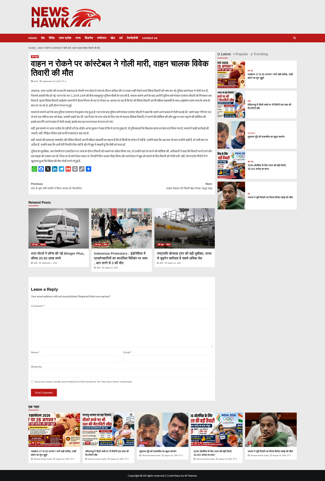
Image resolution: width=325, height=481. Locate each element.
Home (32, 38)
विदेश (52, 38)
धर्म (121, 38)
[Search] (294, 38)
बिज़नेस (89, 38)
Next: (189, 186)
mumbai (251, 133)
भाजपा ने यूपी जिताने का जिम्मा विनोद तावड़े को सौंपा (270, 197)
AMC (36, 81)
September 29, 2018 (51, 81)
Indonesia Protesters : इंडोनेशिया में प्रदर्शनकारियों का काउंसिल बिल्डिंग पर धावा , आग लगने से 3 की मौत (121, 258)
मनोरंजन (101, 38)
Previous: (56, 186)
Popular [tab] (241, 54)
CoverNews (173, 475)
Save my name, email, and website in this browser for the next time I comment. (84, 381)
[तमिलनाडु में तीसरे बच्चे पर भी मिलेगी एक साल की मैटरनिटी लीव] (231, 104)
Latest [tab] (225, 54)
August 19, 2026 (62, 459)
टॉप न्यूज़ (35, 57)
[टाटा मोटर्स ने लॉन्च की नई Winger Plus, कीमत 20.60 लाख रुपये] (58, 228)
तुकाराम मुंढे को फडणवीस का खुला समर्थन (266, 136)
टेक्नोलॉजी (132, 38)
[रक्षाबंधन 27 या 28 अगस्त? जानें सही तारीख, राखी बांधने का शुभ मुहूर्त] (231, 74)
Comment (38, 305)
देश (43, 38)
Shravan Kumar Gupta (43, 459)
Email (127, 352)
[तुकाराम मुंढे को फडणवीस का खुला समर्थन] (231, 134)
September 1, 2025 (49, 263)
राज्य (78, 38)
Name (35, 352)
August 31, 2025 (111, 268)
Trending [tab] (260, 54)
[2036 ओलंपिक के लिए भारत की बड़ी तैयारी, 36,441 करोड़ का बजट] (231, 164)
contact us (149, 38)
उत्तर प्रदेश (65, 38)
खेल (113, 38)
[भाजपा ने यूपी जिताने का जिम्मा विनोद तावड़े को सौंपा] (231, 195)
